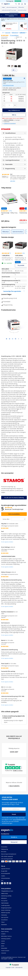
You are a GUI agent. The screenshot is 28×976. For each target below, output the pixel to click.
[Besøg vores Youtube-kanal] (2, 883)
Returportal (14, 842)
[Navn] (19, 3)
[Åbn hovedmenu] (2, 4)
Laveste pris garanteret (10, 123)
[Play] (6, 339)
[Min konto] (22, 4)
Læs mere (12, 181)
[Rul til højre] (26, 15)
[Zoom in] (9, 339)
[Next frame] (21, 339)
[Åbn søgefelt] (16, 4)
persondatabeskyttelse (19, 819)
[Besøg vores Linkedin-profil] (7, 883)
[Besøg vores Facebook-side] (5, 883)
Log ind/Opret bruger (8, 85)
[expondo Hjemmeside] (3, 32)
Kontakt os (14, 837)
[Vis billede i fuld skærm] (26, 63)
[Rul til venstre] (1, 15)
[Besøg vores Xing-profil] (10, 883)
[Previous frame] (18, 339)
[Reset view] (15, 339)
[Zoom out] (12, 339)
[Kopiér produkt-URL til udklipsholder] (26, 38)
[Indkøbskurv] (25, 4)
